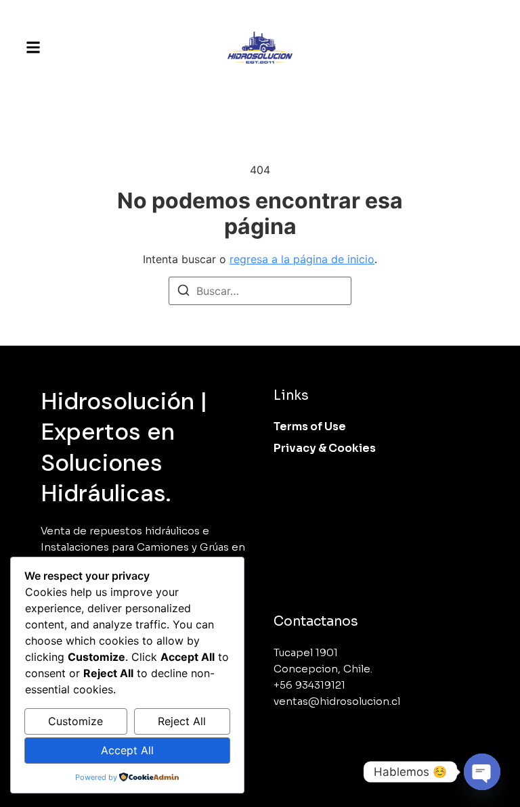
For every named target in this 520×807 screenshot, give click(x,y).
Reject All (182, 721)
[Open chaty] (482, 772)
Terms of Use (310, 426)
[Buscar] (183, 292)
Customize (75, 721)
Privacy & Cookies (325, 448)
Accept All (127, 750)
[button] (33, 47)
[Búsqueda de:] (260, 291)
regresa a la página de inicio (302, 259)
